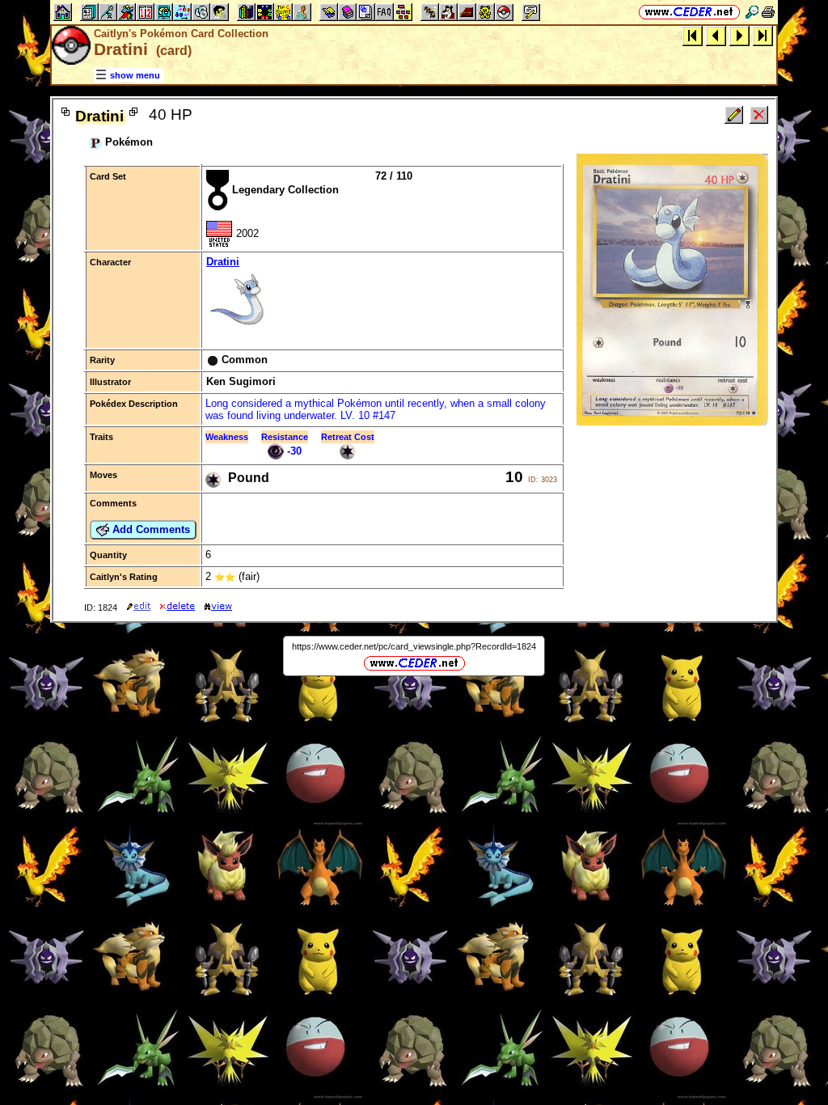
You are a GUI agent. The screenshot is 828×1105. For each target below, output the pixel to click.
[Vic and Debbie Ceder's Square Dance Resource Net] (689, 12)
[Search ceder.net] (752, 12)
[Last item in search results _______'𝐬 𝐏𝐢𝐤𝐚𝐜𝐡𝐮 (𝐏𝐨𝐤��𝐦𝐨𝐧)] (763, 35)
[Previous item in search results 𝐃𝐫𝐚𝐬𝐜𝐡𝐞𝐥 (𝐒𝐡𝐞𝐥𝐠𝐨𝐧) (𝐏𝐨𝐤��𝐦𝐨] (716, 35)
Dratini (222, 262)
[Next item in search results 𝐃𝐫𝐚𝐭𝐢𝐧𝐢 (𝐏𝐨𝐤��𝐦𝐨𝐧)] (739, 35)
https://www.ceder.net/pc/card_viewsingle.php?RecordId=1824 (414, 646)
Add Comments (149, 529)
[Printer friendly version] (768, 12)
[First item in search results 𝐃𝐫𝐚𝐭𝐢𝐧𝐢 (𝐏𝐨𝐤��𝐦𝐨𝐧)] (692, 35)
